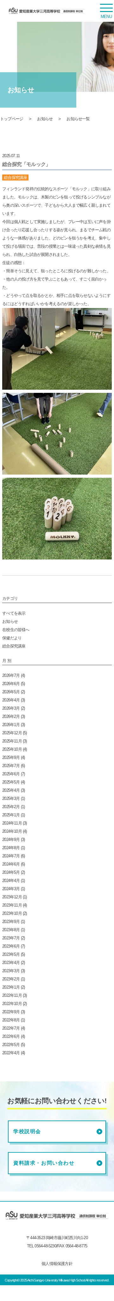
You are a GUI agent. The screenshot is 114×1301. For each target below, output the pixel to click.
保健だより (12, 638)
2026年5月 (11, 691)
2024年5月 (11, 872)
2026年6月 (11, 683)
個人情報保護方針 (57, 1263)
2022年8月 (11, 1020)
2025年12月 (12, 732)
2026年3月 (11, 708)
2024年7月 (11, 856)
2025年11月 (12, 741)
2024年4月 (11, 880)
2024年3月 (11, 888)
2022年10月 (12, 1003)
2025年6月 (11, 774)
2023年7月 (11, 938)
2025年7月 (11, 765)
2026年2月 (11, 716)
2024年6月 (11, 864)
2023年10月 (12, 913)
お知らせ (45, 118)
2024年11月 (12, 823)
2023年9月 (11, 921)
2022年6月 (11, 1036)
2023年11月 (12, 905)
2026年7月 (11, 675)
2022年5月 (11, 1044)
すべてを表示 (13, 613)
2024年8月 (11, 847)
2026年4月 (11, 700)
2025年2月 (11, 806)
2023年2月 (11, 979)
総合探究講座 (13, 646)
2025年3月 (11, 798)
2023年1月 (11, 987)
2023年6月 (11, 946)
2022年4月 (11, 1052)
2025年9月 (11, 757)
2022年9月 (11, 1011)
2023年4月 (11, 962)
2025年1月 (11, 815)
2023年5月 (11, 954)
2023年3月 (11, 970)
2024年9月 (11, 839)
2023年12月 (12, 897)
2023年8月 (11, 929)
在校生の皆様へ (15, 629)
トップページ (11, 118)
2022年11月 (12, 995)
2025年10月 (12, 749)
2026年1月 (11, 724)
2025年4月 (11, 790)
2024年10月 (12, 831)
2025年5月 (11, 782)
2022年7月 (11, 1028)
